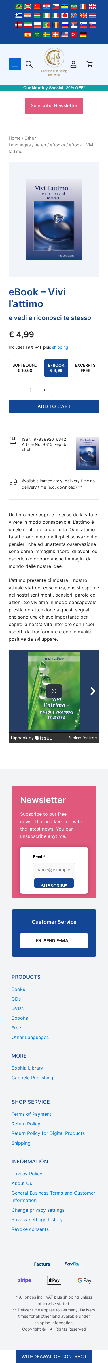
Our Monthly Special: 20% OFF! (54, 87)
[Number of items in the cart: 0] (89, 64)
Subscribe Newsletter (54, 105)
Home (15, 138)
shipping (60, 347)
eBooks (57, 145)
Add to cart (54, 406)
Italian (40, 145)
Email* (39, 856)
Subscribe (54, 885)
